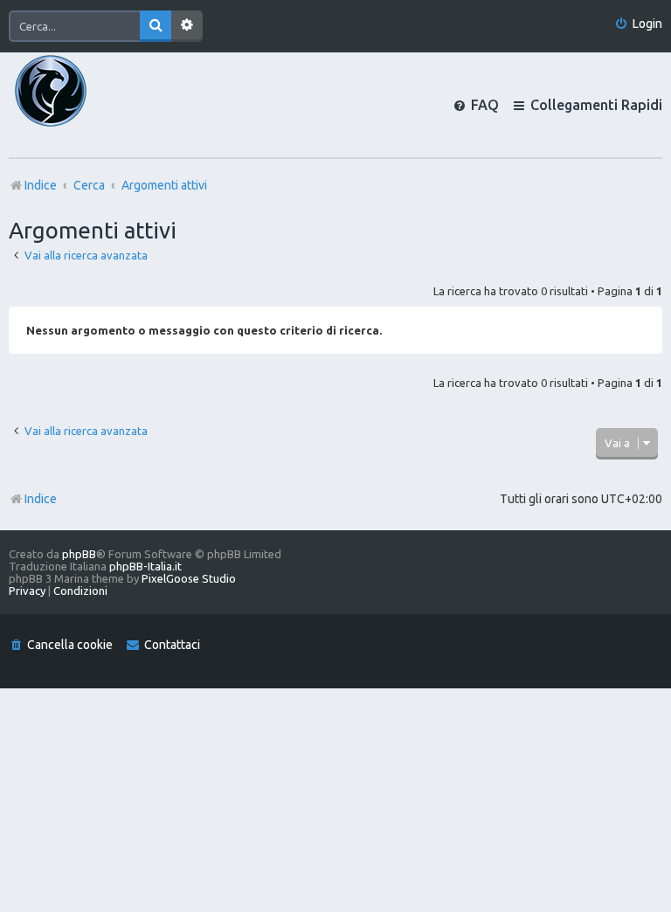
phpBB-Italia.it (145, 566)
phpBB (79, 554)
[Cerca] (155, 26)
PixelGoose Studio (189, 578)
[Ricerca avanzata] (187, 26)
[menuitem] (638, 24)
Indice (40, 499)
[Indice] (80, 105)
